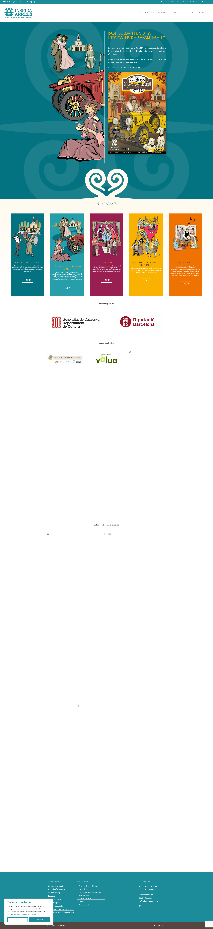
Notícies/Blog (54, 893)
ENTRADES (202, 13)
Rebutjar (17, 920)
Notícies (191, 13)
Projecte (149, 13)
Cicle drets (83, 889)
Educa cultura (85, 898)
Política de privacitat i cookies (61, 913)
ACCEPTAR (39, 920)
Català (204, 2)
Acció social (84, 905)
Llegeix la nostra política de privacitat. (23, 914)
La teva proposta (55, 906)
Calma (81, 902)
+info (27, 280)
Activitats (179, 13)
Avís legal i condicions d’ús (59, 909)
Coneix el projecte (56, 886)
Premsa (51, 896)
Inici (140, 13)
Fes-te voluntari (55, 899)
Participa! (165, 2)
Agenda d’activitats (56, 889)
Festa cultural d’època (88, 886)
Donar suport (54, 903)
